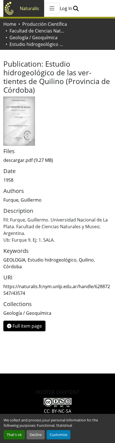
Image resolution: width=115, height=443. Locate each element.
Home (9, 24)
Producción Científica (44, 24)
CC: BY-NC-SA (57, 411)
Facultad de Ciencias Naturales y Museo (37, 31)
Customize (58, 434)
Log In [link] (66, 8)
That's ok (14, 434)
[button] (75, 8)
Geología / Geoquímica (33, 37)
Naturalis (29, 8)
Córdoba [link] (12, 267)
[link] (57, 160)
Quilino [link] (86, 260)
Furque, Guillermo (22, 200)
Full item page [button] (26, 326)
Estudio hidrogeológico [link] (52, 260)
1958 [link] (8, 180)
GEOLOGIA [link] (14, 260)
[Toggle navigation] (52, 8)
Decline (36, 434)
